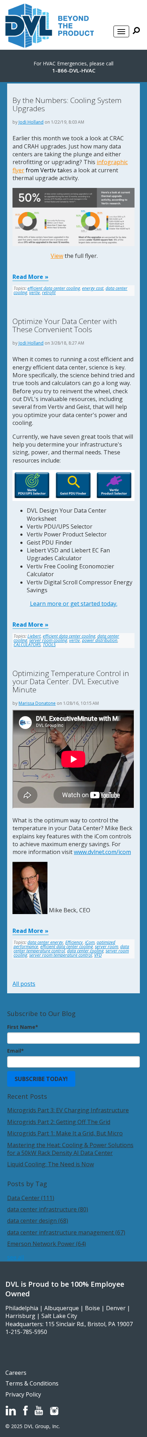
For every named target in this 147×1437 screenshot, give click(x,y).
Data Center (30, 1198)
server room (106, 947)
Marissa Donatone (37, 703)
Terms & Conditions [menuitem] (32, 1383)
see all (15, 1257)
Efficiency (74, 942)
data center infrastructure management (66, 1232)
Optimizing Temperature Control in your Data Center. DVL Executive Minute (70, 681)
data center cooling (85, 951)
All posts (23, 984)
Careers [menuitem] (15, 1373)
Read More (27, 277)
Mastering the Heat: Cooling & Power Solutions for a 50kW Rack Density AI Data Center (70, 1149)
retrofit (49, 293)
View (57, 256)
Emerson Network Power (46, 1244)
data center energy (45, 942)
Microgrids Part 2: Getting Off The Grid (58, 1122)
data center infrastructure (47, 1209)
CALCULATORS (27, 645)
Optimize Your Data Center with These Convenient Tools (64, 325)
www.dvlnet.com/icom (102, 852)
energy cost (92, 288)
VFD (98, 955)
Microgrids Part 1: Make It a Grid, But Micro (65, 1133)
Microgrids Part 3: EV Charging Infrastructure (68, 1110)
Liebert (34, 636)
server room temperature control (60, 955)
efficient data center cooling (53, 288)
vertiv (34, 293)
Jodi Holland (31, 122)
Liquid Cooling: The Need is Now (50, 1164)
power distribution (99, 640)
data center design (37, 1221)
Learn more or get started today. (73, 603)
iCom (90, 942)
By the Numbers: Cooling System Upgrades (67, 104)
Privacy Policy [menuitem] (23, 1394)
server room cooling (48, 640)
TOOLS (49, 645)
